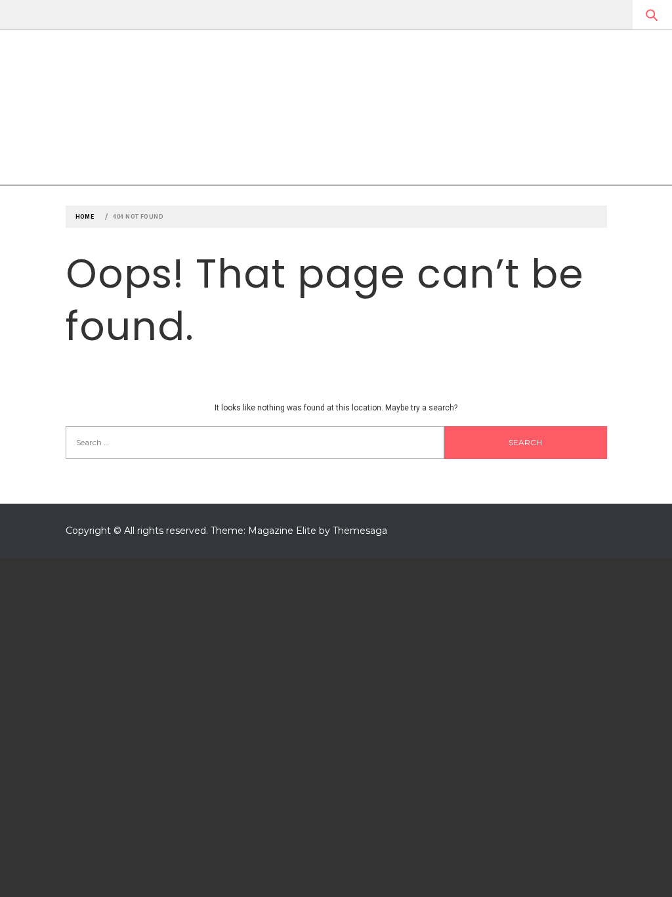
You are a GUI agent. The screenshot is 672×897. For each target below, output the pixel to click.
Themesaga (360, 530)
